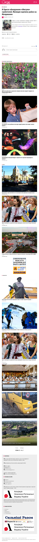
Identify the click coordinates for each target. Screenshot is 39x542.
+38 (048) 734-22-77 (8, 468)
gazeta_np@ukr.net (8, 483)
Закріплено (34, 2)
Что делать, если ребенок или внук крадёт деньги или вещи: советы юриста (18, 125)
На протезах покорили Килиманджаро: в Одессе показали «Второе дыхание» (16, 329)
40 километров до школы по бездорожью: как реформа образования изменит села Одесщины (19, 415)
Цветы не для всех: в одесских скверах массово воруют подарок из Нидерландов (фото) (18, 91)
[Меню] (36, 2)
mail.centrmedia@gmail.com (9, 469)
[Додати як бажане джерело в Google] (18, 34)
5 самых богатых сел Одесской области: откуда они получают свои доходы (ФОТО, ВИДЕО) (19, 254)
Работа (6, 510)
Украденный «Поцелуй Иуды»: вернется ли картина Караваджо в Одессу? (17, 158)
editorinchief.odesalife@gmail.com (11, 474)
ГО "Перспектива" (8, 513)
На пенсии (6, 509)
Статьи (5, 156)
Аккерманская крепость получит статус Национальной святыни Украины (16, 443)
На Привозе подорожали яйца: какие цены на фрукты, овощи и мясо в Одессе (17, 388)
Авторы (22, 448)
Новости (5, 7)
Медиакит (6, 479)
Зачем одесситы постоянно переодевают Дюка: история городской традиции (16, 299)
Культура (3, 156)
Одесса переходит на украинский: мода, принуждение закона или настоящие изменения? (19, 223)
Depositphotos (7, 511)
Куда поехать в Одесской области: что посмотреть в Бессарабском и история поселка (18, 192)
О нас (16, 448)
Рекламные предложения (9, 481)
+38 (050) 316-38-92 (8, 482)
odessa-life (5, 17)
